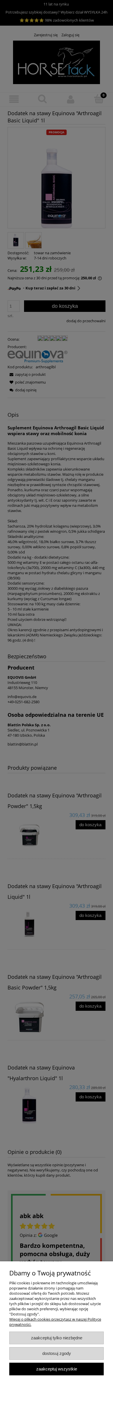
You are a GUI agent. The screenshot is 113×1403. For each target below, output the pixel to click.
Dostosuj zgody (56, 1353)
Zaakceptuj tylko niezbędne (56, 1337)
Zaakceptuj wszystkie (56, 1368)
